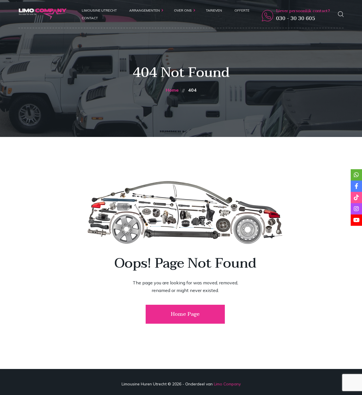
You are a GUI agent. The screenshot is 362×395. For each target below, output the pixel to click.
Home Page (185, 314)
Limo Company (227, 384)
